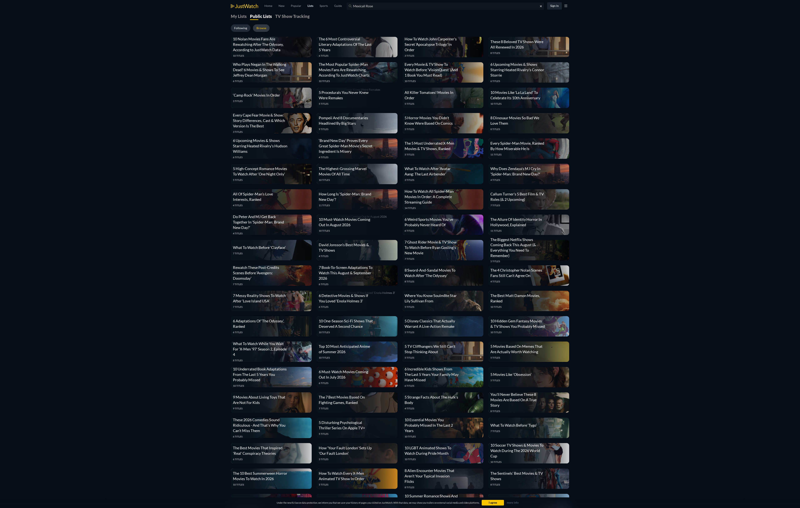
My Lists (239, 16)
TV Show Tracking (292, 16)
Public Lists (261, 16)
